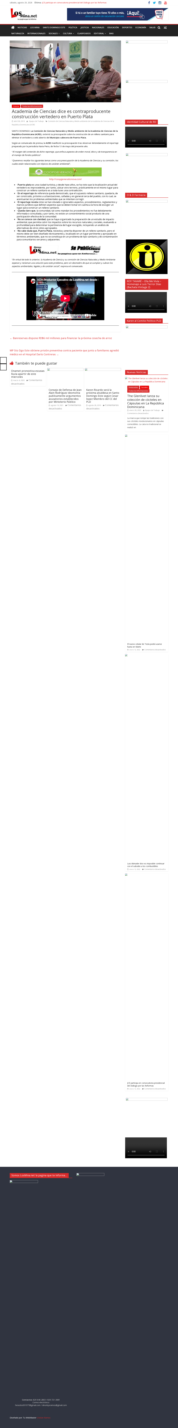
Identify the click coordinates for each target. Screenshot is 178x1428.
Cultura (67, 33)
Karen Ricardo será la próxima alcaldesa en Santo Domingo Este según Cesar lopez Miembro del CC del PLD (102, 395)
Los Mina (34, 27)
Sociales (53, 33)
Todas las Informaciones (32, 106)
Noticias (22, 27)
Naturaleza (17, 33)
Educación (113, 27)
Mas (111, 33)
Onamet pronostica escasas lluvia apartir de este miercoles (27, 373)
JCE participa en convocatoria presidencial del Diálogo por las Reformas (146, 1084)
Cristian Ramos (43, 1417)
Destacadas (133, 387)
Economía (140, 27)
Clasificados (84, 33)
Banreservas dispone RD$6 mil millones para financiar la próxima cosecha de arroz (61, 338)
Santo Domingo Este (54, 27)
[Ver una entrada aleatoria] (165, 27)
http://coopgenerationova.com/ (65, 179)
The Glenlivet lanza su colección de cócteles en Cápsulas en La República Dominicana (145, 401)
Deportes (127, 27)
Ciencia (16, 106)
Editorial (99, 33)
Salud (152, 27)
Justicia (85, 27)
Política (73, 27)
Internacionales (36, 33)
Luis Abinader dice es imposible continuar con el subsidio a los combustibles (76, 2)
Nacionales (98, 27)
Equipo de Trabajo (36, 121)
